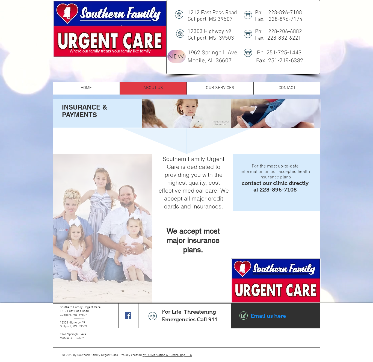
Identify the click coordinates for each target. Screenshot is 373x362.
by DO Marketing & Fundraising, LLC (167, 355)
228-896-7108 (278, 190)
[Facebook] (128, 315)
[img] (186, 113)
